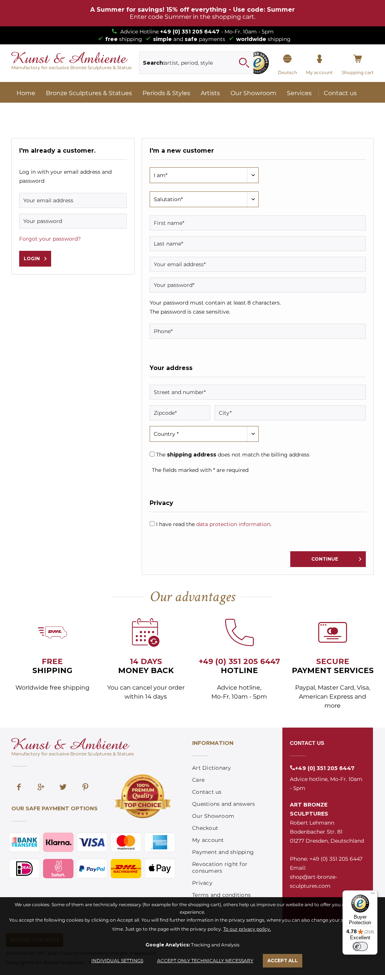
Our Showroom (213, 816)
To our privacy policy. (247, 929)
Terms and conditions (221, 895)
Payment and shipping (223, 852)
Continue (324, 559)
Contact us (207, 791)
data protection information (233, 524)
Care (198, 779)
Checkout (205, 828)
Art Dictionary (211, 767)
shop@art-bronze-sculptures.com (313, 881)
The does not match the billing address (232, 454)
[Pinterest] (85, 787)
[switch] (360, 946)
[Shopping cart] (358, 59)
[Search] (244, 63)
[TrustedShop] (257, 63)
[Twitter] (63, 787)
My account (208, 840)
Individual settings (117, 960)
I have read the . (213, 524)
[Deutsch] (287, 59)
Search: (154, 62)
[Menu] (372, 894)
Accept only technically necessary (205, 960)
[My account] (319, 59)
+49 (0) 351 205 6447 (190, 31)
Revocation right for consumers (219, 867)
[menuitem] (196, 63)
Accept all (282, 960)
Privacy (202, 882)
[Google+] (41, 787)
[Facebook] (18, 787)
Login (32, 258)
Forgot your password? (50, 238)
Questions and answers (223, 804)
